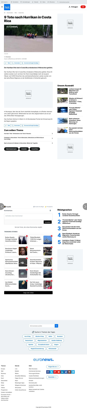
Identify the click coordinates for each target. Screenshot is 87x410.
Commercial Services (35, 371)
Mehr (30, 365)
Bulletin (17, 371)
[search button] (58, 2)
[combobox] (66, 2)
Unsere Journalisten (6, 392)
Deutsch (5, 2)
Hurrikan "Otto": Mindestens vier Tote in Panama (17, 133)
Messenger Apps (19, 383)
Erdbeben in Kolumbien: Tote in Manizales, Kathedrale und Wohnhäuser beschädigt (24, 138)
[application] (28, 38)
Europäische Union (43, 344)
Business (3, 373)
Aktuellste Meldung (20, 376)
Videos (3, 387)
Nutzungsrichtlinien (34, 373)
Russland (60, 336)
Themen (3, 365)
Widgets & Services (20, 385)
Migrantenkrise (42, 340)
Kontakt (31, 380)
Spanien (30, 344)
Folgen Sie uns (19, 378)
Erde (2, 376)
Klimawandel (52, 348)
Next (2, 378)
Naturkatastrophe (11, 149)
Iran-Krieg (27, 336)
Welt (16, 12)
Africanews (18, 387)
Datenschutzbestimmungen (36, 378)
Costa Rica (21, 12)
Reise (2, 383)
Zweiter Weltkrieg (56, 340)
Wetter (17, 373)
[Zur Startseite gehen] (7, 7)
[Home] (4, 12)
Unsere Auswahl (65, 85)
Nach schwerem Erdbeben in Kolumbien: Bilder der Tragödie (20, 143)
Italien (50, 336)
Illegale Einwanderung (37, 348)
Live (83, 6)
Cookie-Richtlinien (34, 376)
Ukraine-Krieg (39, 336)
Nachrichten (10, 12)
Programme (4, 390)
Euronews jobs (33, 383)
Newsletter (51, 377)
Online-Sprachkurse (20, 390)
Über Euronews (33, 368)
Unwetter (24, 149)
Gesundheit (4, 380)
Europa (3, 368)
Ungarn (56, 344)
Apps (16, 380)
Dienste (17, 365)
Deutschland (29, 340)
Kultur (2, 385)
